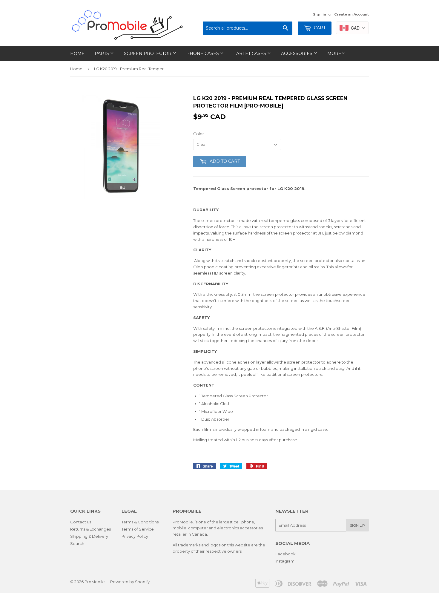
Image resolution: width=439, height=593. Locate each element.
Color (198, 134)
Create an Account (351, 14)
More (334, 53)
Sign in (319, 14)
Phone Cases (203, 53)
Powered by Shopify (130, 581)
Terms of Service (138, 529)
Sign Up (357, 525)
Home (77, 53)
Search (77, 543)
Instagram (284, 561)
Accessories (297, 53)
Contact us (80, 522)
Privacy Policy (135, 536)
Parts (102, 53)
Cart (319, 27)
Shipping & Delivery (89, 536)
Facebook (285, 553)
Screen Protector (148, 53)
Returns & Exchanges (90, 529)
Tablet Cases (250, 53)
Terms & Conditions (140, 522)
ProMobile (95, 581)
